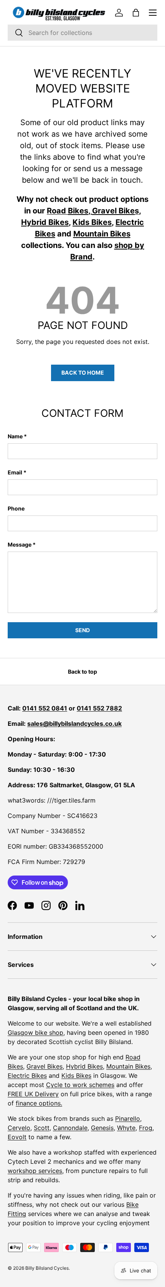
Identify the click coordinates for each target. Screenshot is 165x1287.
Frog (145, 1128)
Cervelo (19, 1128)
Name (15, 436)
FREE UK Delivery (33, 1094)
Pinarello (127, 1118)
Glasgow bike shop (35, 1032)
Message (19, 544)
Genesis (102, 1128)
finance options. (39, 1103)
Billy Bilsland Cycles (47, 1268)
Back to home (82, 372)
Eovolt (17, 1137)
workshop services (35, 1171)
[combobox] (82, 33)
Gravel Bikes (44, 1066)
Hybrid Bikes (84, 1066)
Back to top (82, 671)
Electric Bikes (27, 1075)
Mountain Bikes (128, 1066)
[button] (135, 12)
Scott (42, 1128)
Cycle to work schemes (80, 1085)
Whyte (126, 1128)
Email (15, 472)
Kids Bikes (76, 1075)
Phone (16, 508)
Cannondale (70, 1128)
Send (82, 630)
